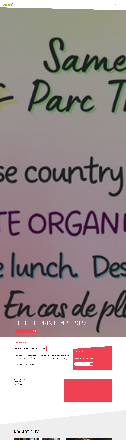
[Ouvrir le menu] (121, 4)
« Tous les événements (21, 342)
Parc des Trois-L (82, 356)
